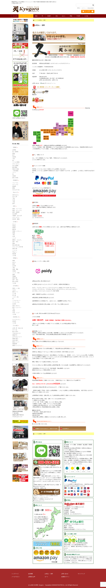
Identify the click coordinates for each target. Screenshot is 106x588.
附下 (13, 155)
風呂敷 (14, 253)
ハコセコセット (16, 300)
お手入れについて (17, 336)
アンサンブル (15, 302)
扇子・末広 (15, 241)
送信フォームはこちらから (41, 497)
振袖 (13, 153)
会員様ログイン (65, 576)
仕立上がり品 (15, 189)
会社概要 (30, 573)
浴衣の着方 (15, 340)
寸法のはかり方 (16, 333)
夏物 (13, 188)
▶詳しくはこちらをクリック (71, 550)
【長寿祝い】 (16, 317)
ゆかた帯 (14, 196)
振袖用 (14, 186)
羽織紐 (14, 276)
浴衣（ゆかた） (16, 305)
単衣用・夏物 (15, 219)
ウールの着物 (15, 162)
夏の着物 (14, 167)
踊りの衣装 (15, 177)
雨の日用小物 (15, 245)
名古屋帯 (14, 214)
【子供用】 (15, 285)
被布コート (15, 291)
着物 (36, 16)
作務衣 (14, 176)
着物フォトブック (17, 345)
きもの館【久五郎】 (34, 9)
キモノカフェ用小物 (17, 246)
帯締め (14, 226)
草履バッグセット (17, 231)
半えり (14, 224)
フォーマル (15, 182)
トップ (15, 16)
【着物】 (15, 147)
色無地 (14, 157)
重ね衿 (14, 229)
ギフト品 (14, 329)
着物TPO (14, 335)
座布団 (14, 321)
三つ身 (14, 293)
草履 (13, 233)
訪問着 (14, 150)
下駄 (13, 198)
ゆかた (64, 16)
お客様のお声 (31, 576)
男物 (71, 16)
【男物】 (15, 258)
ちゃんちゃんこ (16, 319)
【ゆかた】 (15, 192)
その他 (86, 16)
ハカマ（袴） (15, 297)
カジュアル (15, 184)
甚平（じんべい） (17, 307)
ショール (14, 250)
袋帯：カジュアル (17, 210)
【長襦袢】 (15, 180)
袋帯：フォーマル (17, 208)
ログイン (84, 8)
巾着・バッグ (15, 312)
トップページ (15, 573)
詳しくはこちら (38, 538)
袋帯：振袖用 (15, 212)
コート (14, 172)
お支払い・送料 (49, 573)
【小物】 (15, 221)
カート (46, 576)
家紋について (15, 342)
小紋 (13, 158)
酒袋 (13, 243)
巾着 (13, 200)
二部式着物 (15, 170)
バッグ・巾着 (15, 272)
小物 (56, 16)
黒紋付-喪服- (15, 169)
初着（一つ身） (16, 288)
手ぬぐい (14, 252)
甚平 (13, 203)
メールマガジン (16, 576)
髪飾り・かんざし (17, 240)
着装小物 (14, 248)
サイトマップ (81, 573)
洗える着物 (15, 165)
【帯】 (14, 206)
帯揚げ (14, 227)
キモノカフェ (15, 163)
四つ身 (14, 295)
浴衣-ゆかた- (15, 195)
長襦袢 (49, 16)
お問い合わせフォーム (49, 83)
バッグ (14, 238)
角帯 (13, 264)
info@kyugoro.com (39, 500)
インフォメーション (26, 16)
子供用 (78, 16)
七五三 (14, 290)
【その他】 (15, 325)
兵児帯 (14, 265)
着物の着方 (15, 338)
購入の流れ (15, 331)
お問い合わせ (64, 573)
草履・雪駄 (15, 269)
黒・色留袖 (15, 151)
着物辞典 (14, 343)
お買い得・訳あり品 (17, 328)
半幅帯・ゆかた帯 (17, 215)
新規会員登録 (91, 8)
